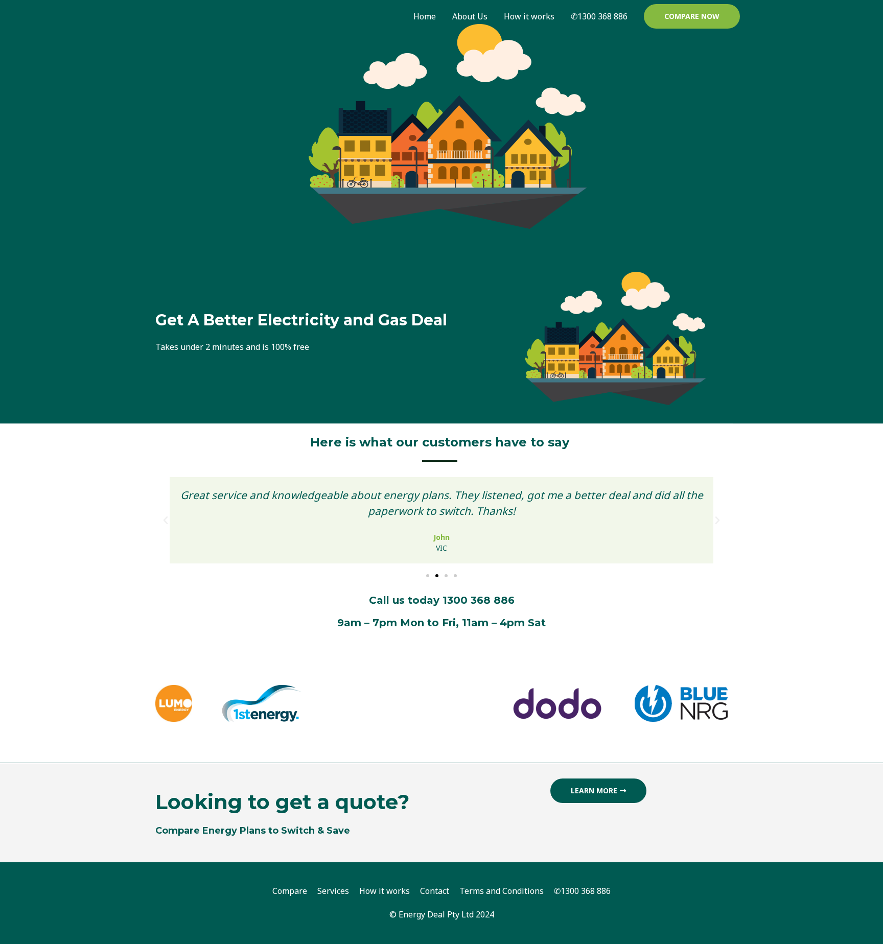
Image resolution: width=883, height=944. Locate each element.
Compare (289, 890)
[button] (692, 16)
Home (424, 16)
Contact (434, 890)
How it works (529, 16)
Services (333, 890)
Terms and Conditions (501, 890)
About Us (469, 16)
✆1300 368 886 (599, 16)
